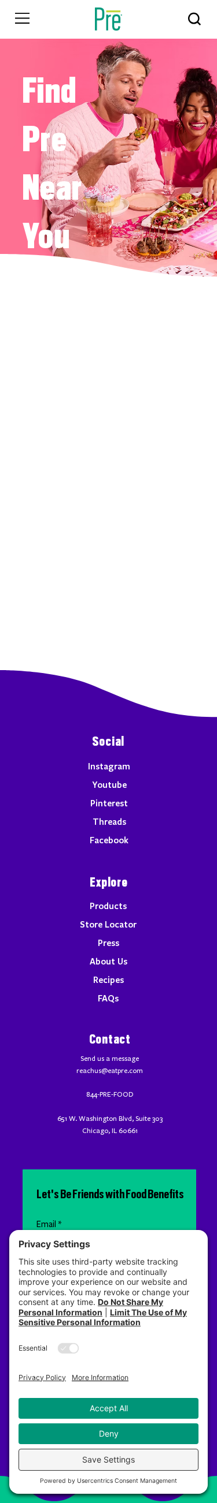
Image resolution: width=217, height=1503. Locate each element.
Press (108, 942)
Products (108, 905)
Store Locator (108, 924)
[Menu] (22, 18)
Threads (109, 821)
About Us (108, 961)
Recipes (108, 979)
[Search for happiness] (194, 18)
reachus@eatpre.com (109, 1071)
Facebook (109, 840)
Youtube (109, 784)
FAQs (108, 998)
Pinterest (109, 803)
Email (48, 1224)
